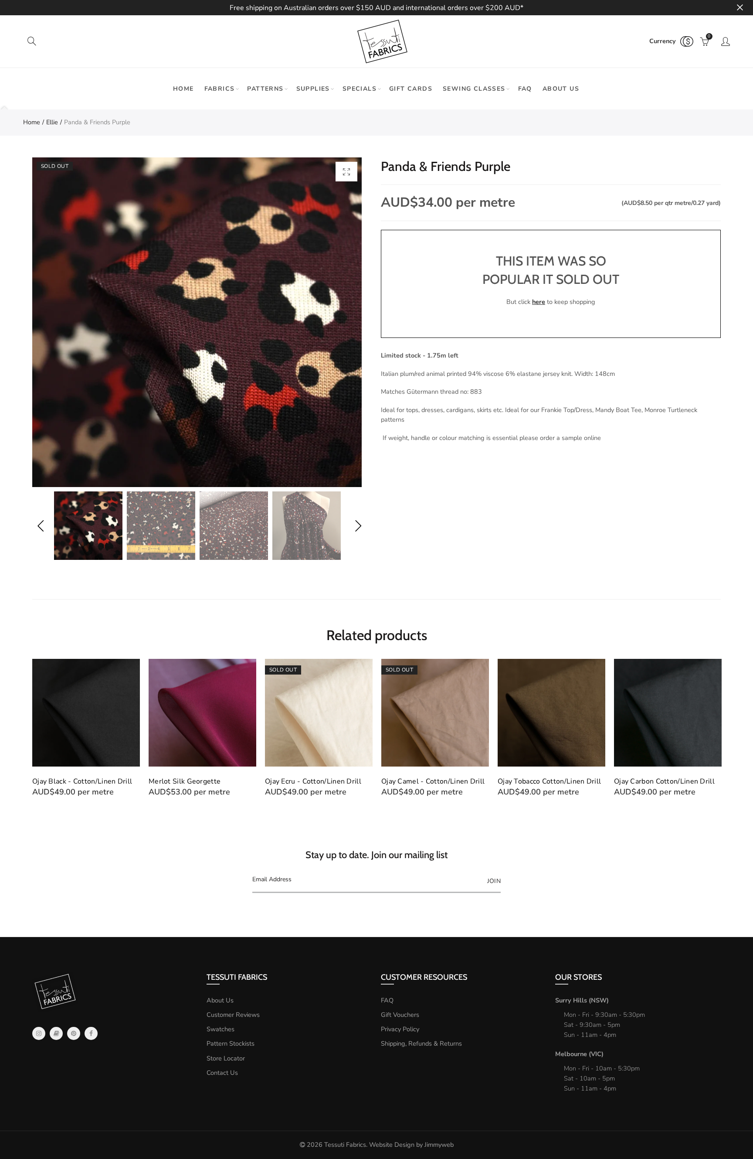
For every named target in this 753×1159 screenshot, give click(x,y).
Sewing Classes (474, 89)
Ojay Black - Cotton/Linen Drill (82, 781)
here (538, 301)
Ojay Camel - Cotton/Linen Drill (433, 781)
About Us (220, 1000)
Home (183, 89)
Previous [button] (40, 526)
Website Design (391, 1144)
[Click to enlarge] (346, 171)
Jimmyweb (439, 1144)
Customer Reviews (233, 1014)
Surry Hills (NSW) (582, 1000)
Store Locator (226, 1058)
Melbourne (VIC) (579, 1054)
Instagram (38, 1033)
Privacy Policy (400, 1029)
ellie (52, 122)
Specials (359, 89)
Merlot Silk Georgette (184, 781)
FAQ (525, 89)
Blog (56, 1033)
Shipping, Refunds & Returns (421, 1043)
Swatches (220, 1029)
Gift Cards (410, 89)
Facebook (91, 1033)
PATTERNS (265, 89)
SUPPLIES (313, 89)
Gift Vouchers (400, 1014)
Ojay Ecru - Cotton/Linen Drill (313, 781)
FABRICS (219, 89)
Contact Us (222, 1072)
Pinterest (73, 1033)
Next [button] (358, 526)
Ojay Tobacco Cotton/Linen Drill (549, 781)
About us (561, 89)
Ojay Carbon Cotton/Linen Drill (664, 781)
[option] (197, 322)
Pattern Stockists (230, 1043)
